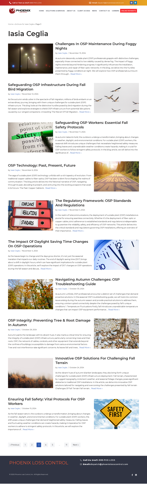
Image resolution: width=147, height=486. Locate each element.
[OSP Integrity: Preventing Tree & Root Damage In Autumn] (116, 334)
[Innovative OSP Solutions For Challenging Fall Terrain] (30, 373)
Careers (115, 11)
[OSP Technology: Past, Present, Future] (116, 176)
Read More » (76, 74)
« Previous (14, 445)
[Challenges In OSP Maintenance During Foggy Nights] (30, 59)
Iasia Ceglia (62, 53)
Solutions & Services (55, 11)
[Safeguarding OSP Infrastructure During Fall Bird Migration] (116, 98)
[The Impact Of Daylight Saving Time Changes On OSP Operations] (116, 255)
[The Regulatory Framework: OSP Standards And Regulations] (30, 215)
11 (66, 445)
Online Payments (128, 11)
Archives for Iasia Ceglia (24, 24)
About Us (71, 11)
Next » (76, 445)
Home (41, 11)
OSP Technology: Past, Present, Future (42, 165)
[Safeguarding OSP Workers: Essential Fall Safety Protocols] (30, 137)
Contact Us (104, 11)
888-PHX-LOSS (27, 3)
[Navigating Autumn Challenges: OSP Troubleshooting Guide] (30, 294)
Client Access (83, 11)
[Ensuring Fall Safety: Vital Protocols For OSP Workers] (116, 414)
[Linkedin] (136, 475)
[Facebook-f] (132, 475)
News (94, 11)
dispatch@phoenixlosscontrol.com (108, 3)
